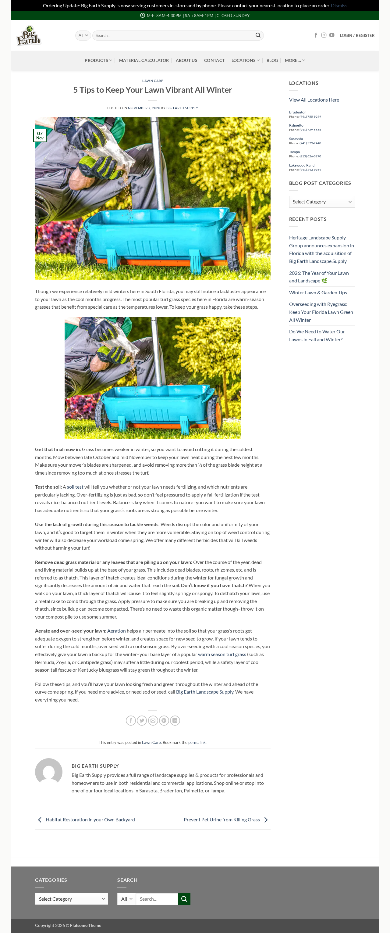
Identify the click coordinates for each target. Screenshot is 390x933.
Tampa (294, 151)
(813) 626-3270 (310, 156)
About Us (186, 60)
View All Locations (314, 99)
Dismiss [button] (339, 5)
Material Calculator (144, 60)
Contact (214, 60)
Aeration (116, 630)
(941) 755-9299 (310, 116)
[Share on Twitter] (142, 721)
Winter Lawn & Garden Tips (318, 292)
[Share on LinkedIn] (175, 721)
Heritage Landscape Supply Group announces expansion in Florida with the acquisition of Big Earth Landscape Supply (321, 249)
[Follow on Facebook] (316, 35)
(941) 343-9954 (310, 169)
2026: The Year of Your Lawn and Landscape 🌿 (319, 277)
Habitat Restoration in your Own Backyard (90, 819)
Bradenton (298, 112)
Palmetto (296, 125)
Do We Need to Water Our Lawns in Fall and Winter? (317, 335)
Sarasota (296, 138)
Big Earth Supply (182, 108)
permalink (197, 742)
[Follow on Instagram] (323, 35)
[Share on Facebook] (131, 721)
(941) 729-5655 (310, 129)
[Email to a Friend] (153, 721)
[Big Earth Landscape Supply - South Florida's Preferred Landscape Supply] (40, 35)
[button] (357, 35)
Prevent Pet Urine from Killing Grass (222, 819)
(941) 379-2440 (310, 143)
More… (293, 60)
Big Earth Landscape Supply (204, 691)
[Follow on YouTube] (331, 35)
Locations (244, 60)
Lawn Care (152, 81)
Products (96, 60)
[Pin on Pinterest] (164, 721)
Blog (272, 60)
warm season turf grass (222, 654)
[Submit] (258, 35)
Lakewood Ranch (303, 165)
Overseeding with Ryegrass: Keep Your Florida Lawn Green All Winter (321, 311)
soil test (74, 487)
